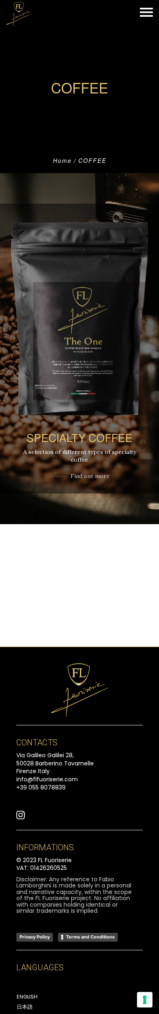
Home (62, 160)
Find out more (90, 476)
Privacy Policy (35, 937)
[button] (20, 817)
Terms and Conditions (90, 937)
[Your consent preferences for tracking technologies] (144, 999)
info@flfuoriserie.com (47, 779)
